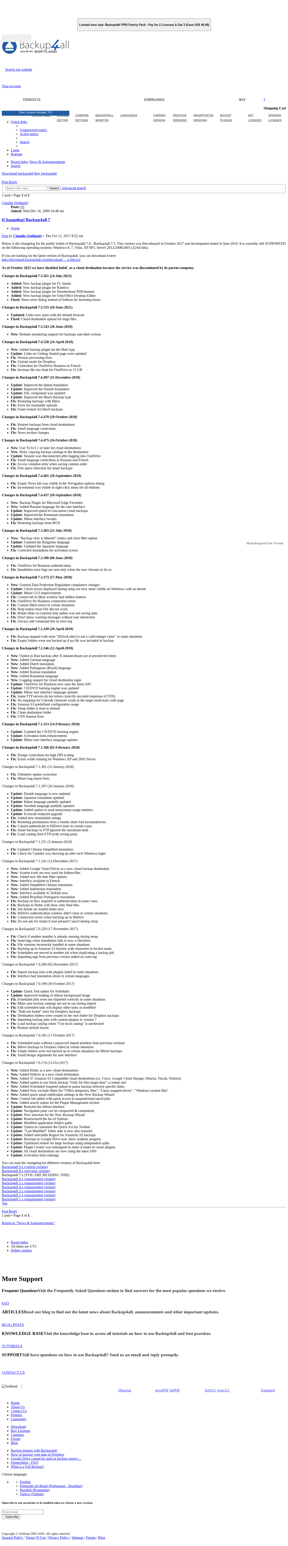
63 (22, 207)
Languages (18, 1419)
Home (15, 1403)
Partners (16, 1415)
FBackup (124, 1390)
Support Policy (13, 1537)
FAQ (5, 1303)
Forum (15, 1439)
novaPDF (162, 1390)
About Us (18, 1407)
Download (18, 1427)
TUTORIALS (12, 1346)
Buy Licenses (20, 1431)
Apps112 (223, 1390)
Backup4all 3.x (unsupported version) (28, 1191)
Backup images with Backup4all (34, 1450)
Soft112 (210, 1390)
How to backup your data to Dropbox (37, 1454)
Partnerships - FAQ (24, 1462)
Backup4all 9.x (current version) (25, 1167)
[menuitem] (29, 134)
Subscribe (11, 1516)
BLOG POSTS (13, 1325)
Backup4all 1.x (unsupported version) (28, 1199)
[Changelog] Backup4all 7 (26, 219)
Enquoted (268, 1390)
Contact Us (19, 1411)
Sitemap (78, 1537)
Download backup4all (17, 173)
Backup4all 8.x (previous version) (26, 1171)
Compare (17, 1435)
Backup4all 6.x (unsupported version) (28, 1179)
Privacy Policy (59, 1537)
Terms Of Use (36, 1537)
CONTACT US (13, 1372)
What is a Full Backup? (27, 1467)
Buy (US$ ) (16, 38)
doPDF (175, 1390)
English (25, 1482)
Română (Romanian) (35, 1490)
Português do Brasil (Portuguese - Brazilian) (51, 1486)
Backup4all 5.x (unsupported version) (28, 1183)
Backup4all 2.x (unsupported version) (28, 1195)
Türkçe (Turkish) (32, 1494)
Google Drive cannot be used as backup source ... (46, 1458)
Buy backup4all (45, 173)
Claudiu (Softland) (15, 203)
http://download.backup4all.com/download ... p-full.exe (41, 260)
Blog (14, 1443)
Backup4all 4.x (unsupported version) (28, 1187)
